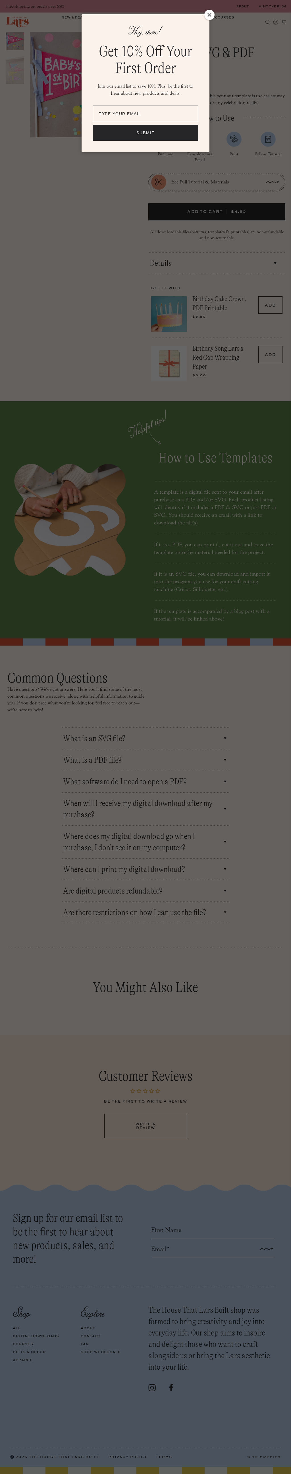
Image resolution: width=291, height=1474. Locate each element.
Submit (145, 133)
